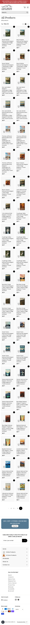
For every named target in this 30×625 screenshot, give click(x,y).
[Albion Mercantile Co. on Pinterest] (18, 599)
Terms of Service (12, 583)
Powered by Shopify (22, 622)
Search (10, 575)
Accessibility (11, 589)
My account (11, 591)
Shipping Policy (12, 581)
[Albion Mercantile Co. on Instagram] (16, 599)
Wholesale (10, 587)
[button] (3, 622)
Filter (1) (6, 24)
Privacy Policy (11, 585)
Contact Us (11, 577)
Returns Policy (11, 579)
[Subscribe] (24, 540)
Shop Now (15, 526)
